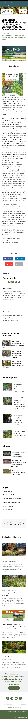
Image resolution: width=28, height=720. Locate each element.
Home (3, 33)
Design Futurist (8, 506)
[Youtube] (15, 282)
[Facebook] (9, 282)
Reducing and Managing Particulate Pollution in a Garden (18, 420)
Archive (9, 33)
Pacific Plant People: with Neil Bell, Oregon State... (18, 472)
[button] (8, 258)
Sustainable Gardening (10, 510)
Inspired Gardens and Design (12, 502)
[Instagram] (12, 282)
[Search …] (21, 11)
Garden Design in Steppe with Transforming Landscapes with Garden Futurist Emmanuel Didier (14, 627)
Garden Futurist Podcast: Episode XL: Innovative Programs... (18, 343)
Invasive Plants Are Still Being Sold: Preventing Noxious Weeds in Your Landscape (13, 593)
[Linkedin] (19, 282)
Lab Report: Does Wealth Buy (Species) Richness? (20, 433)
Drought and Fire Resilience (12, 498)
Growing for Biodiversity (10, 495)
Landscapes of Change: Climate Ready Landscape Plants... (18, 454)
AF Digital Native (23, 717)
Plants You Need (8, 491)
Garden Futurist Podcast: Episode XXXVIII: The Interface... (18, 363)
